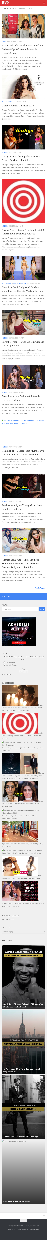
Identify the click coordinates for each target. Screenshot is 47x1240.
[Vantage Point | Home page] (6, 3)
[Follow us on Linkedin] (41, 596)
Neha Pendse (10, 662)
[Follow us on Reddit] (44, 596)
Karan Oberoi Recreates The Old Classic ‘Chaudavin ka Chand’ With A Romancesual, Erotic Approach (22, 707)
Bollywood (7, 102)
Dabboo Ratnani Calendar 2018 (18, 105)
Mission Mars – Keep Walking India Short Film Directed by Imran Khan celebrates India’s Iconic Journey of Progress (23, 775)
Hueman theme (34, 1229)
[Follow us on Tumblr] (38, 596)
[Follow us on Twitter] (29, 596)
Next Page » (40, 588)
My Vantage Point (8, 919)
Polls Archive (6, 674)
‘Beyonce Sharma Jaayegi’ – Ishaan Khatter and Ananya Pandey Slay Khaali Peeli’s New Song (23, 903)
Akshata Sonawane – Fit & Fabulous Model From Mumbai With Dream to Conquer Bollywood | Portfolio (20, 563)
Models (5, 152)
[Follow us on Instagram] (26, 596)
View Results (23, 672)
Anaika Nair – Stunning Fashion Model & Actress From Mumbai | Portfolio (22, 735)
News (4, 41)
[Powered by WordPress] (16, 1229)
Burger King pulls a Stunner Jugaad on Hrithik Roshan (21, 853)
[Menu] (44, 3)
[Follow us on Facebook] (35, 596)
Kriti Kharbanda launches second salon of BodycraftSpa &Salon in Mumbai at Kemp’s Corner (23, 49)
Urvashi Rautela (11, 665)
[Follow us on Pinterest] (32, 596)
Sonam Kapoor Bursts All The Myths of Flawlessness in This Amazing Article (22, 803)
